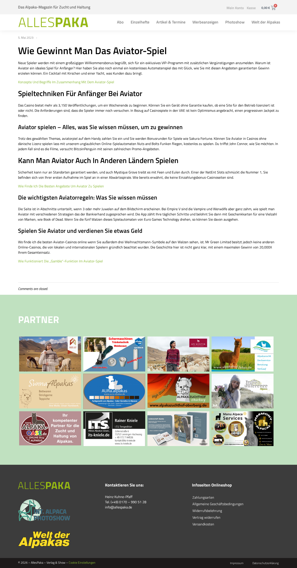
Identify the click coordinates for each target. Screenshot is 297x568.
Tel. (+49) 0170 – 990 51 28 (125, 502)
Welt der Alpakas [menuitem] (266, 22)
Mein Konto (235, 7)
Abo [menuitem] (120, 22)
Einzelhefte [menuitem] (140, 22)
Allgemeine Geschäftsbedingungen (218, 503)
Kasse (251, 7)
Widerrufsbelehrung (207, 510)
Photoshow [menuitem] (235, 22)
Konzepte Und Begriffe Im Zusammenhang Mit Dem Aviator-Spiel (66, 82)
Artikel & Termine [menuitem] (170, 22)
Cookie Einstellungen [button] (82, 562)
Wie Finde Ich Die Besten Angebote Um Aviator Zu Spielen (61, 186)
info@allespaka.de (118, 507)
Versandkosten (203, 524)
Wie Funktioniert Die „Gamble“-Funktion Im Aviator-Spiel (60, 261)
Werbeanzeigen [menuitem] (205, 22)
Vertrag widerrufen (206, 517)
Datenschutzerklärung (265, 563)
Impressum (237, 563)
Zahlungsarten (203, 497)
